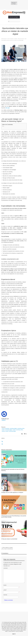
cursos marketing (5, 428)
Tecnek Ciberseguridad (7, 624)
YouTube (18, 7)
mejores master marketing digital (9, 431)
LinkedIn (16, 7)
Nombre (4, 585)
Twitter (10, 7)
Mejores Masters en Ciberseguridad (20, 624)
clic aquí (8, 107)
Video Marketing (19, 623)
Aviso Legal (12, 622)
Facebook (12, 7)
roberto (4, 420)
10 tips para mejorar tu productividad (9, 538)
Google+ (14, 7)
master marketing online (18, 429)
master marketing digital (7, 429)
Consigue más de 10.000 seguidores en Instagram (12, 492)
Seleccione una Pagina (13, 3)
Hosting (12, 624)
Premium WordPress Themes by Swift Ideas (15, 631)
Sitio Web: (5, 594)
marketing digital (13, 428)
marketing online (20, 428)
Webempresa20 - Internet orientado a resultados (9, 38)
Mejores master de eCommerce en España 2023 (12, 627)
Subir (13, 633)
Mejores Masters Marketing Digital (7, 626)
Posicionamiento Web (6, 623)
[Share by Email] (13, 444)
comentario (5, 568)
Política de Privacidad (18, 622)
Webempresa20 (6, 622)
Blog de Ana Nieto (21, 38)
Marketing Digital (13, 623)
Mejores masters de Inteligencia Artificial (13, 628)
